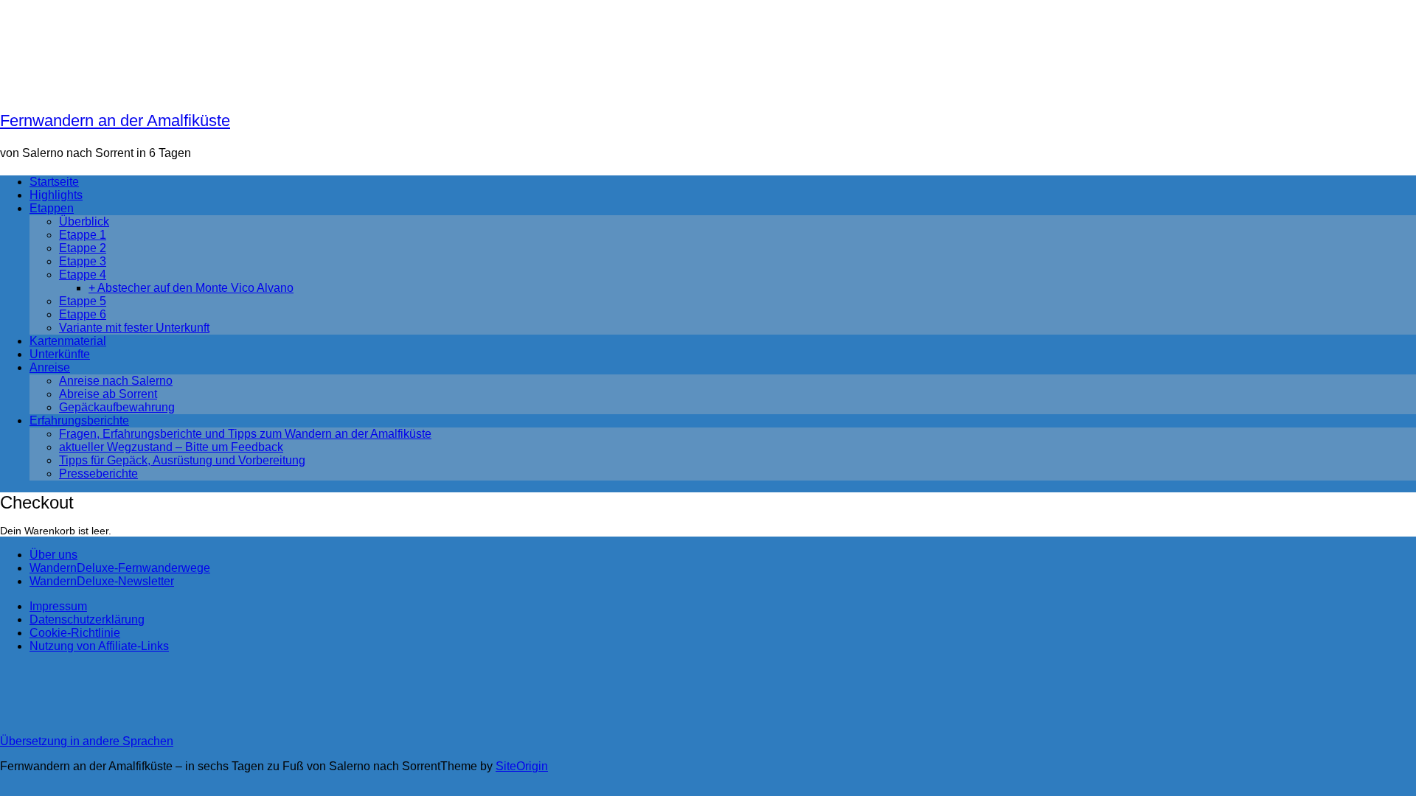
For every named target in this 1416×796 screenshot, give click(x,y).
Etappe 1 (82, 234)
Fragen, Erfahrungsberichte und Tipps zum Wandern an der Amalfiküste (245, 433)
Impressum (58, 606)
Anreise (50, 367)
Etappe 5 (82, 301)
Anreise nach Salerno (116, 380)
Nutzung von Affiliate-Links (99, 646)
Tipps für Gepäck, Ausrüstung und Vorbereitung (182, 460)
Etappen (52, 208)
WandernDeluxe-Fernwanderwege (120, 568)
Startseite (54, 181)
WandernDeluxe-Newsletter (102, 581)
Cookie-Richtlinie (75, 632)
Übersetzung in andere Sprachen (86, 741)
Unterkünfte (60, 354)
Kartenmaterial (68, 341)
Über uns (53, 554)
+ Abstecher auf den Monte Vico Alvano (191, 288)
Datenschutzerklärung (87, 619)
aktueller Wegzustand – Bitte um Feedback (171, 447)
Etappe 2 (82, 248)
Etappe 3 (82, 261)
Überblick (84, 221)
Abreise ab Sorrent (108, 394)
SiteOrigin (522, 766)
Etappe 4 (82, 274)
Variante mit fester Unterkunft (134, 327)
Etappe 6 (82, 314)
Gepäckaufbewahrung (117, 407)
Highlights (56, 195)
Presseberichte (98, 473)
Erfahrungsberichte (79, 420)
